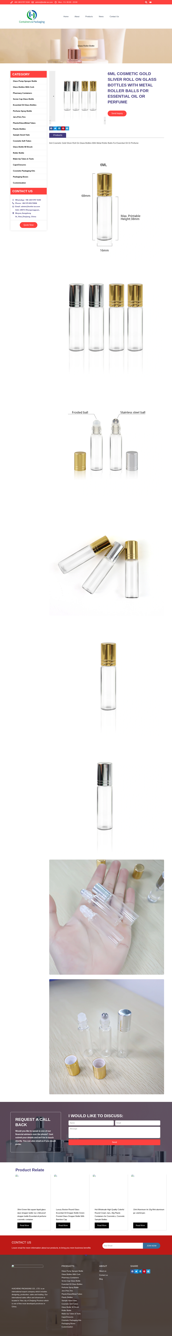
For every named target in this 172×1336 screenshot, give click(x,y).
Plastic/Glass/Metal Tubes (24, 123)
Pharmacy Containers (22, 93)
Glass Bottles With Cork (23, 87)
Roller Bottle (18, 153)
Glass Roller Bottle (86, 46)
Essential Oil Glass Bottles (24, 105)
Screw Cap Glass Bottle (23, 99)
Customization (19, 183)
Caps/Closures (19, 165)
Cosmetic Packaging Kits (24, 171)
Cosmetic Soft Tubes (22, 141)
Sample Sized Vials (21, 135)
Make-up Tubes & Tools (23, 159)
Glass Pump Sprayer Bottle (25, 81)
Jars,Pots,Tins (19, 117)
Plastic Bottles (19, 129)
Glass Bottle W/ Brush (22, 147)
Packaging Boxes (20, 177)
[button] (146, 2)
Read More (24, 1225)
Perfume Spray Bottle (22, 111)
